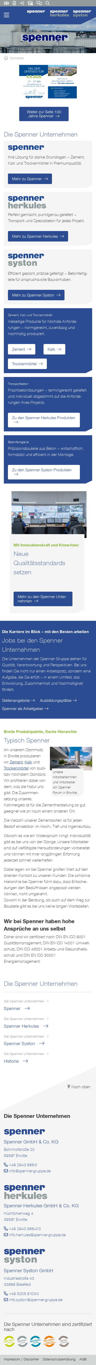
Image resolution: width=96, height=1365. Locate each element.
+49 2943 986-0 (22, 1165)
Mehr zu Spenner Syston (33, 295)
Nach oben (80, 1087)
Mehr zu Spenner (27, 179)
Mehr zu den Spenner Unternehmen (42, 598)
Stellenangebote (16, 700)
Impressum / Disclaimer (21, 1359)
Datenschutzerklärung (59, 1359)
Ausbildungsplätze (55, 700)
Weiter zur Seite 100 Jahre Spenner (44, 114)
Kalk (51, 349)
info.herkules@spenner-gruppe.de (37, 1235)
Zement (18, 349)
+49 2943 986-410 (24, 1228)
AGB (83, 1359)
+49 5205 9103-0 (23, 1293)
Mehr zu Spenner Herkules (35, 236)
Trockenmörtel (24, 364)
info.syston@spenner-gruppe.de (35, 1300)
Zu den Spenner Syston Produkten (42, 470)
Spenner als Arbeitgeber (22, 708)
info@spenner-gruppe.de (29, 1171)
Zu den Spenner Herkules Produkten (43, 418)
